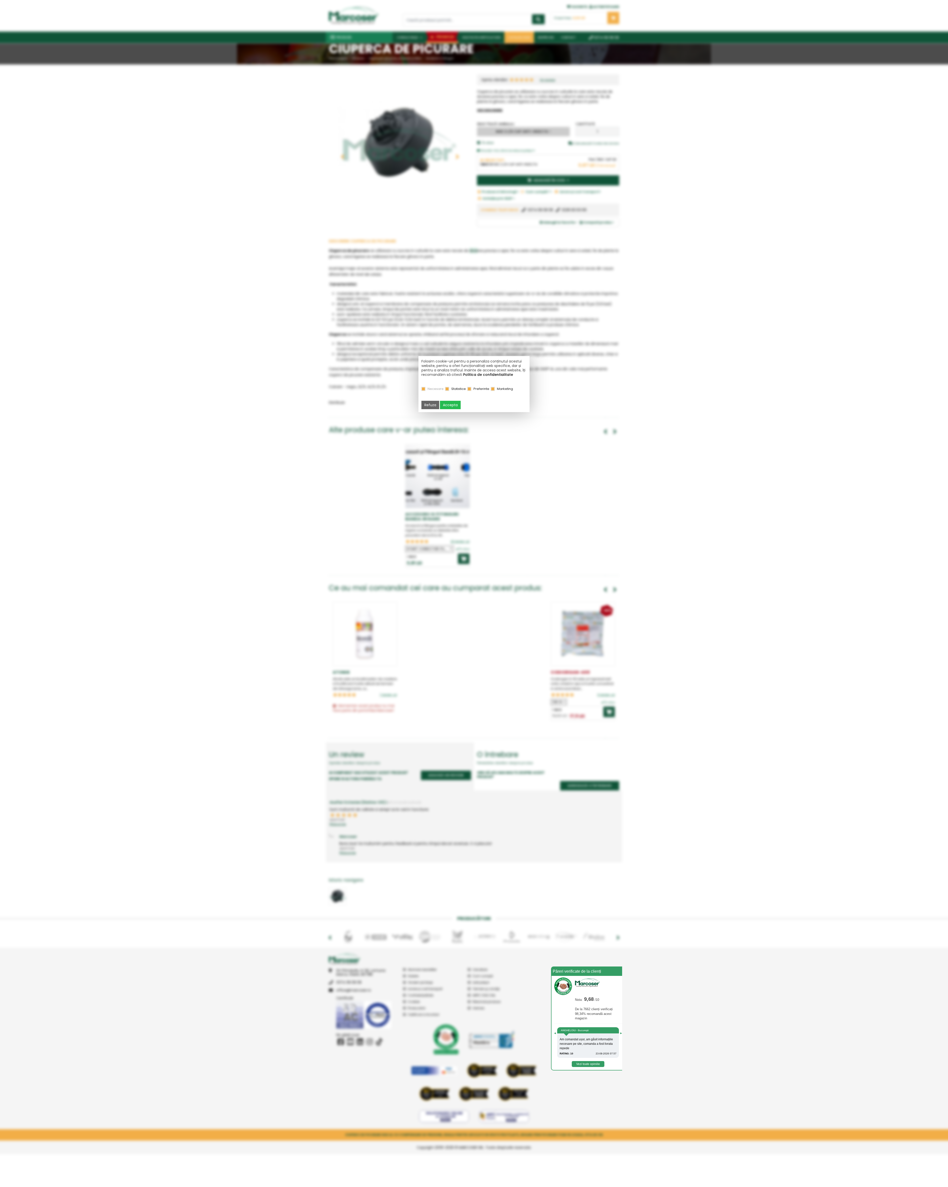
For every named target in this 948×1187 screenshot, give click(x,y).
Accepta (450, 404)
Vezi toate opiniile (588, 1064)
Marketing (505, 388)
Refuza (430, 404)
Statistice (458, 388)
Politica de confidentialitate (488, 374)
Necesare (436, 388)
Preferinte (481, 388)
